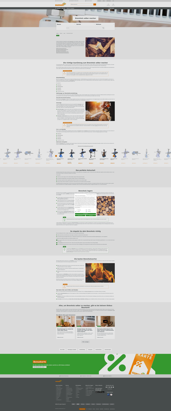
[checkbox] (76, 211)
